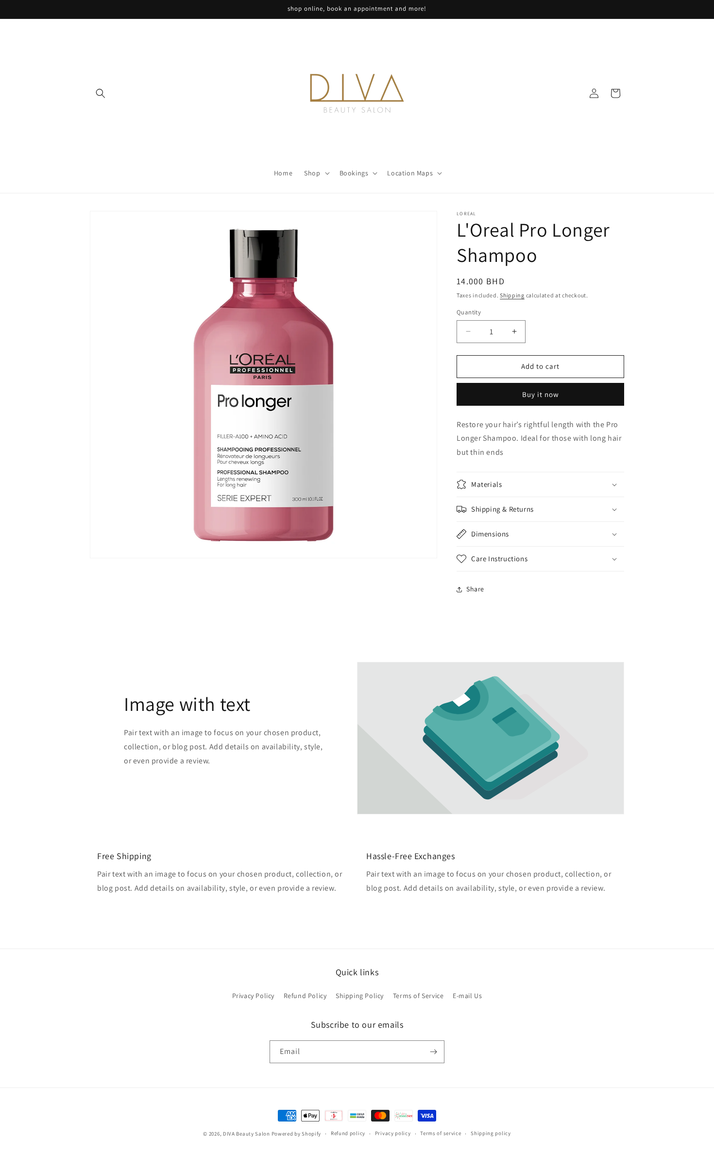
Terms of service (440, 1133)
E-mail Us (467, 995)
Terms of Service (418, 995)
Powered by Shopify (297, 1133)
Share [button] (475, 589)
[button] (100, 93)
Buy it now (540, 394)
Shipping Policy (360, 995)
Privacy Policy (253, 995)
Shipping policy (491, 1133)
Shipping (512, 295)
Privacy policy (393, 1133)
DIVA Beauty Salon (246, 1133)
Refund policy (348, 1133)
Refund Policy (305, 995)
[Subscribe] (433, 1051)
